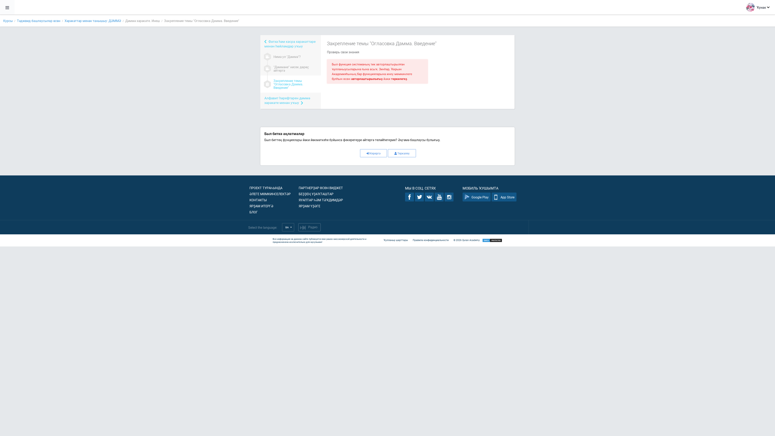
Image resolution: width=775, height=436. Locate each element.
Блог (253, 212)
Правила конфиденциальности (431, 240)
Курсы (8, 21)
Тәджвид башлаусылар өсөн (38, 21)
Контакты (258, 200)
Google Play (480, 197)
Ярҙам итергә (261, 206)
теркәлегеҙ (399, 79)
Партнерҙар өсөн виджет (321, 188)
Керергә (375, 153)
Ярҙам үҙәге (309, 206)
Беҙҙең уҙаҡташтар (316, 194)
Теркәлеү (403, 153)
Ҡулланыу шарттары (395, 240)
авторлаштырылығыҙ (367, 79)
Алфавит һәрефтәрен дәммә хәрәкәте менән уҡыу (287, 100)
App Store (507, 197)
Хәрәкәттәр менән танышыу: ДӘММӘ (93, 21)
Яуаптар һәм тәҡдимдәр (321, 200)
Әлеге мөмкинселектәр (270, 194)
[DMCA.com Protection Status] (492, 240)
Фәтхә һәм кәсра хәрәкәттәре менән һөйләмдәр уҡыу (290, 43)
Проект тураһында (265, 188)
